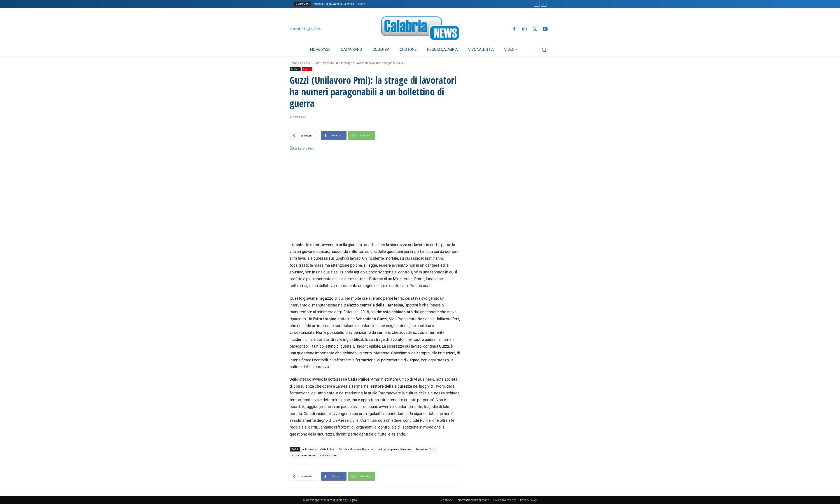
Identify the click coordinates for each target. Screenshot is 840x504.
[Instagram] (524, 29)
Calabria (305, 63)
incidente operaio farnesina (394, 449)
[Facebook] (514, 29)
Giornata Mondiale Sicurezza (356, 449)
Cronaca (307, 69)
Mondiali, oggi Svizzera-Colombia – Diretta (339, 3)
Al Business (309, 449)
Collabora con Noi (504, 500)
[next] (543, 4)
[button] (544, 50)
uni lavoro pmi (328, 455)
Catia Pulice (327, 449)
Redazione (446, 500)
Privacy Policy (528, 500)
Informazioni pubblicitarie (473, 500)
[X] (535, 29)
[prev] (536, 4)
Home (293, 63)
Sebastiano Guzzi (426, 449)
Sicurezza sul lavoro (303, 455)
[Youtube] (545, 29)
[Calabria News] (420, 29)
